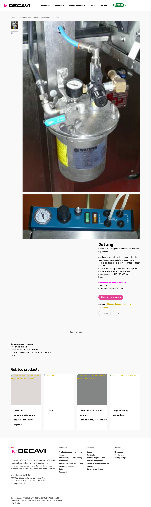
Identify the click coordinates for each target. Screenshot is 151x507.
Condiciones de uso (95, 469)
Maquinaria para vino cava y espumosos (34, 17)
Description (75, 332)
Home (13, 17)
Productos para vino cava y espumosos (70, 453)
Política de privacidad (96, 458)
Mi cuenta (118, 452)
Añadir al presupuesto (111, 297)
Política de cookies (95, 461)
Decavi (89, 452)
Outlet (92, 5)
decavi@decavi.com (18, 484)
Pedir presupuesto (122, 458)
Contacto (104, 5)
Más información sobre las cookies (98, 464)
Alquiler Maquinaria (77, 5)
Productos (45, 5)
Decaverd (63, 472)
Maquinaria (59, 5)
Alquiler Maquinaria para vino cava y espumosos (71, 464)
